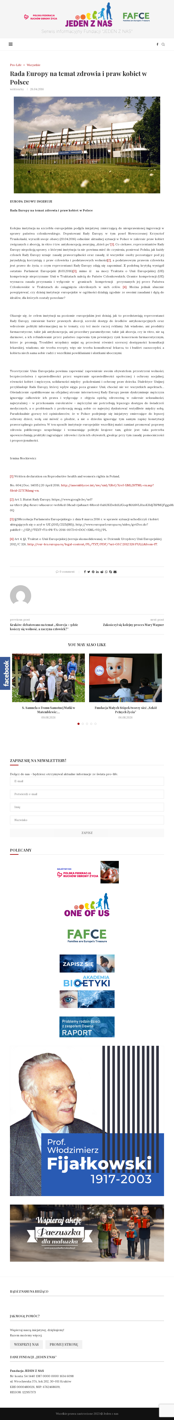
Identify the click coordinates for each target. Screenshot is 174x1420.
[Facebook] (157, 44)
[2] (109, 260)
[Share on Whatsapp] (106, 572)
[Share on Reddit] (101, 572)
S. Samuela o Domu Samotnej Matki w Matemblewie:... (48, 710)
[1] (112, 244)
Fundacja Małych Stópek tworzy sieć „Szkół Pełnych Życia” (126, 710)
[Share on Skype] (110, 572)
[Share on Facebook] (85, 572)
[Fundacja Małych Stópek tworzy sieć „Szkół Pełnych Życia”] (125, 678)
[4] (124, 287)
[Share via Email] (115, 572)
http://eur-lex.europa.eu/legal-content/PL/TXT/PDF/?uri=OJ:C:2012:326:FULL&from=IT (92, 544)
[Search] (163, 44)
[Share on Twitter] (88, 572)
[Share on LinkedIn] (97, 572)
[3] (74, 271)
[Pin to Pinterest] (93, 572)
